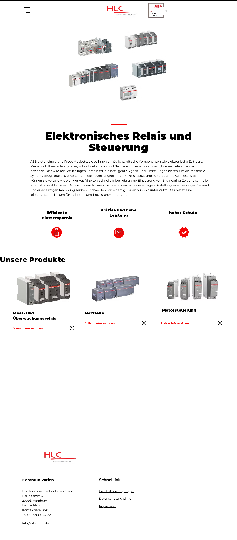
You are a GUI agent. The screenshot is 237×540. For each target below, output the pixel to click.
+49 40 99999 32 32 (36, 515)
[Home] (27, 10)
